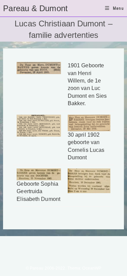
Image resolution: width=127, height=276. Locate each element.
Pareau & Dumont (35, 8)
